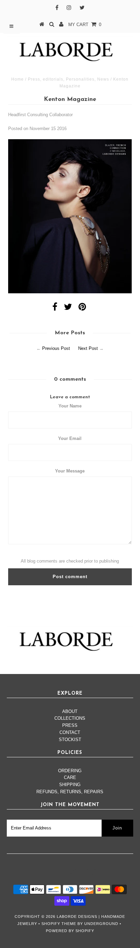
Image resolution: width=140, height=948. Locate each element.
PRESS (69, 725)
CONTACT (69, 732)
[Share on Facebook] (54, 308)
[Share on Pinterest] (82, 308)
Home (17, 79)
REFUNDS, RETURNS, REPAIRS (69, 791)
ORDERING (70, 770)
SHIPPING (70, 784)
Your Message (70, 470)
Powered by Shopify (70, 931)
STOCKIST (70, 739)
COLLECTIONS (69, 718)
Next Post (88, 348)
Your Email (70, 438)
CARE (70, 777)
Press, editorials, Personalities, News (68, 79)
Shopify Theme (58, 924)
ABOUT (69, 711)
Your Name (70, 405)
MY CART (84, 24)
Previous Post (56, 348)
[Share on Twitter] (68, 308)
